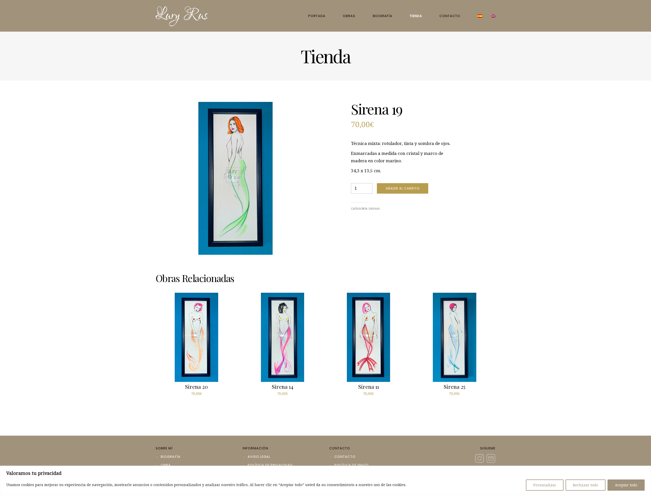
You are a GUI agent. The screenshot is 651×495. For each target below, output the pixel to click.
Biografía (382, 16)
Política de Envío (351, 465)
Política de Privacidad (270, 465)
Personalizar (544, 485)
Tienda (416, 16)
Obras (349, 16)
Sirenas (374, 209)
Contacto (449, 16)
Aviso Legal (259, 456)
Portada (317, 16)
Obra (166, 465)
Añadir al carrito (402, 188)
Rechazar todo (585, 485)
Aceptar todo (626, 485)
